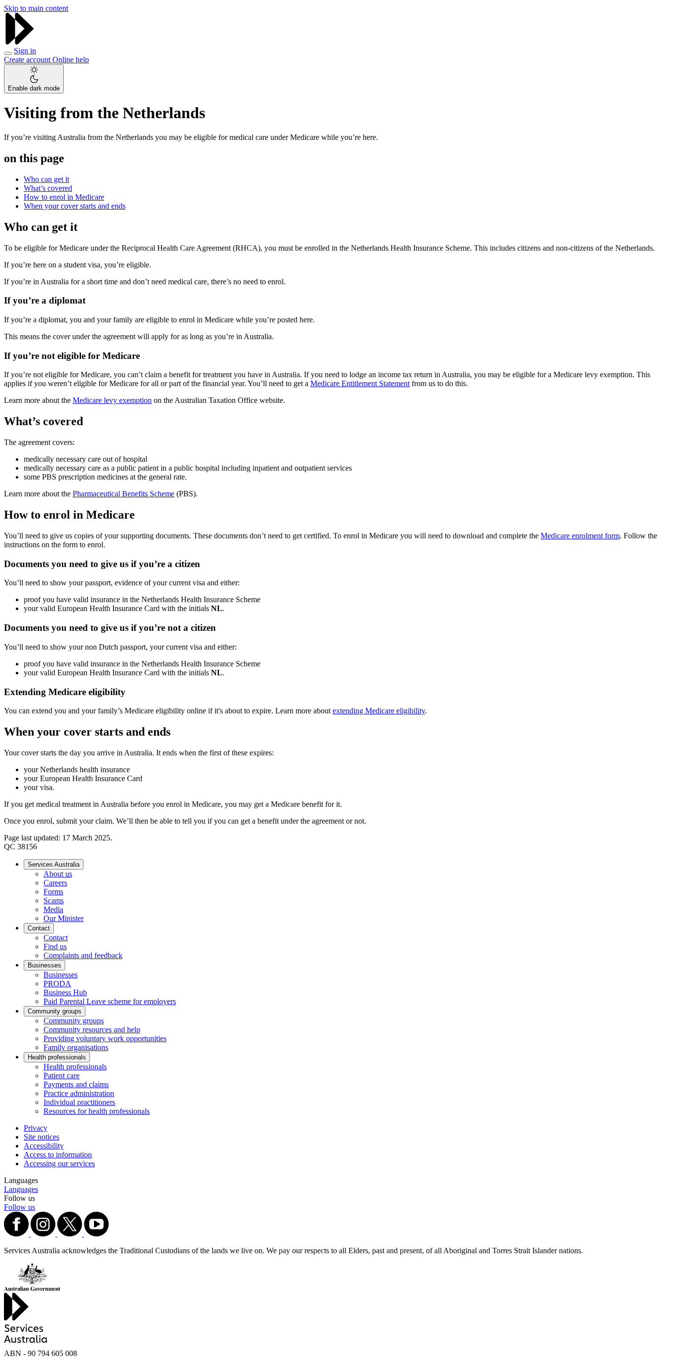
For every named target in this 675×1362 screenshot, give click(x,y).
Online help (70, 59)
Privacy (35, 1128)
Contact (39, 928)
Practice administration (78, 1093)
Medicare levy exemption (112, 400)
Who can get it (46, 179)
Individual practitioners (79, 1102)
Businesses (44, 965)
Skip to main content (36, 8)
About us (57, 874)
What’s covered (48, 188)
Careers (55, 883)
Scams (53, 900)
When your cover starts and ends (75, 206)
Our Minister (63, 918)
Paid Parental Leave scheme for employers (109, 1001)
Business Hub (65, 992)
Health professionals (57, 1057)
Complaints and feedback (83, 955)
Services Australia (54, 864)
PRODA (57, 983)
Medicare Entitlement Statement (360, 383)
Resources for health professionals (96, 1111)
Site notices (41, 1137)
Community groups (55, 1011)
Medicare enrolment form (580, 535)
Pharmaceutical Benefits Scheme (123, 493)
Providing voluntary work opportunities (105, 1038)
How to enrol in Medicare (64, 197)
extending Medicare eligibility (379, 710)
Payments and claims (76, 1084)
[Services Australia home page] (20, 42)
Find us (55, 946)
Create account (28, 59)
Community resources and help (91, 1029)
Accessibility (44, 1146)
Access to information (58, 1154)
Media (53, 909)
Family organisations (75, 1047)
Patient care (61, 1075)
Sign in (25, 50)
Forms (53, 891)
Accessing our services (59, 1163)
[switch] (34, 78)
